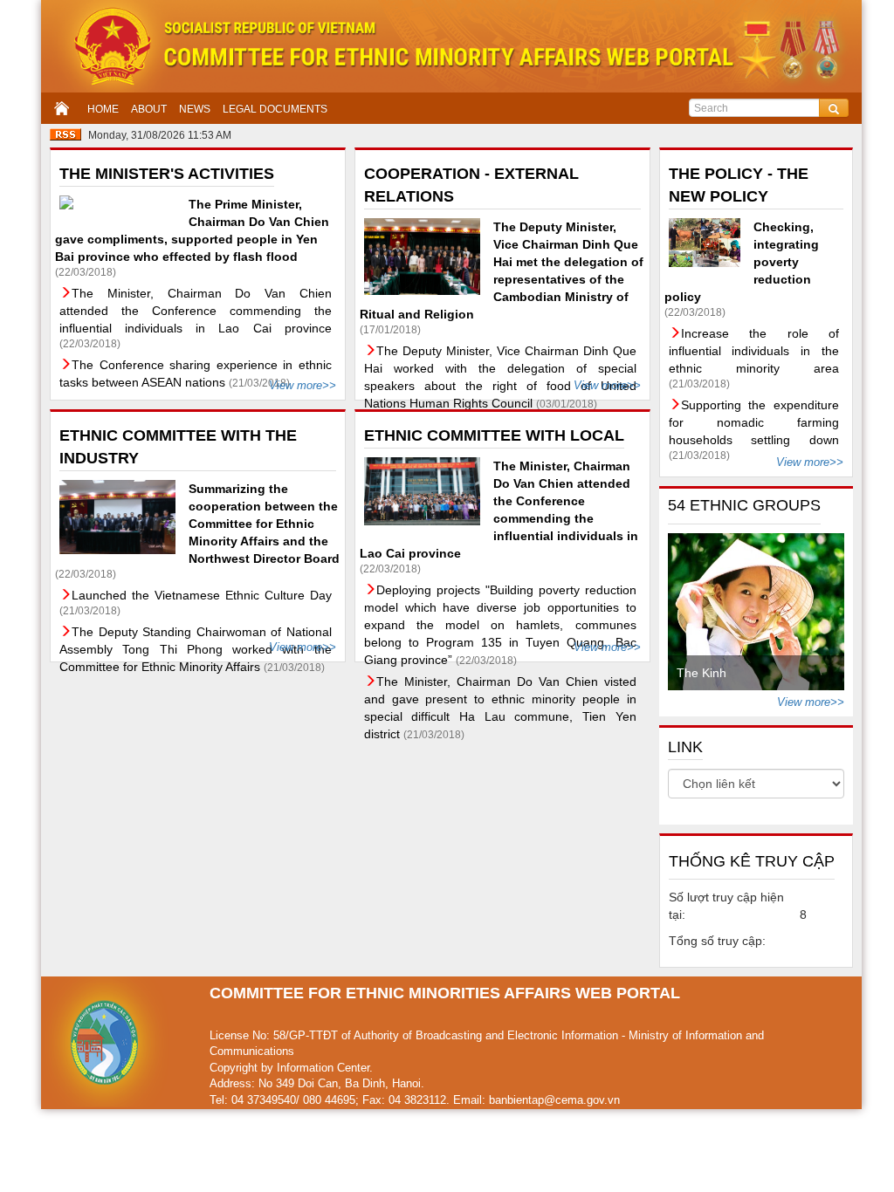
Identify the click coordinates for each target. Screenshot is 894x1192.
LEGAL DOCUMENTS (275, 109)
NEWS (194, 109)
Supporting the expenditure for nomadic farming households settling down (754, 422)
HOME (103, 109)
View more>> (302, 385)
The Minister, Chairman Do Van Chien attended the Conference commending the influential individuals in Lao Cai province (195, 310)
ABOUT (149, 109)
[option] (756, 611)
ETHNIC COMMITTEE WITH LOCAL (494, 435)
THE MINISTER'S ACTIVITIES (166, 173)
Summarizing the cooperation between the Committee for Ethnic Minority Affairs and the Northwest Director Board (264, 523)
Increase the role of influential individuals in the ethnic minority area (754, 350)
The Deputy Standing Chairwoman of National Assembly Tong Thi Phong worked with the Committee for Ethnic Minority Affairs (195, 649)
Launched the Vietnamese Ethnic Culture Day (202, 595)
